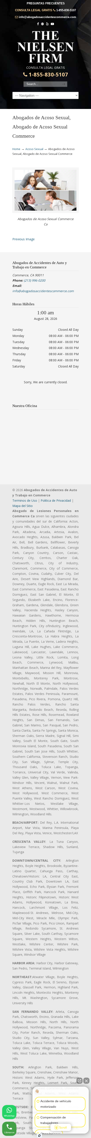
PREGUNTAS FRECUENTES (46, 3)
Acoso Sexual (34, 149)
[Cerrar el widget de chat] (86, 1081)
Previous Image (23, 239)
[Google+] (42, 24)
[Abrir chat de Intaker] (39, 1136)
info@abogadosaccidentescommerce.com (47, 17)
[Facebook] (38, 24)
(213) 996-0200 (34, 280)
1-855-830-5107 (66, 10)
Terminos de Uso (24, 500)
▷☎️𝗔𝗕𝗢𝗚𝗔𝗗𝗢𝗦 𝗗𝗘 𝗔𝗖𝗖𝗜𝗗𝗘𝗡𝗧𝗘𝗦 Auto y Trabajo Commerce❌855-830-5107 (45, 46)
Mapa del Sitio (22, 506)
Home (16, 149)
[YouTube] (52, 24)
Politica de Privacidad (56, 500)
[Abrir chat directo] (79, 1081)
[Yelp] (47, 24)
